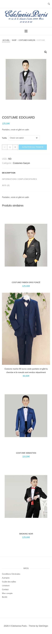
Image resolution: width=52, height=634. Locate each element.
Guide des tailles (9, 582)
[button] (45, 52)
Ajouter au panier (32, 147)
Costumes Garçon (27, 40)
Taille (4, 138)
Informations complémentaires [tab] (19, 179)
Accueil (6, 40)
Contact (5, 589)
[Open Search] (49, 4)
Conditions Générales (11, 574)
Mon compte (7, 593)
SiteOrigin (43, 626)
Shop (14, 40)
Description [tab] (8, 173)
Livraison (6, 585)
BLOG (4, 597)
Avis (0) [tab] (6, 185)
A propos (5, 578)
